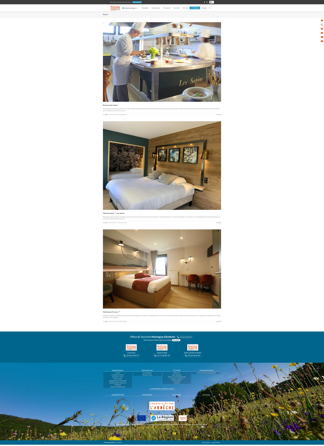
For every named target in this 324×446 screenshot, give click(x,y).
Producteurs (147, 375)
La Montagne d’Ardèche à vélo (162, 389)
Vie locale (185, 8)
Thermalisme (166, 8)
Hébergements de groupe (117, 381)
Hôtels (117, 373)
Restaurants (147, 373)
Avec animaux (176, 375)
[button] (211, 2)
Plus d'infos (176, 340)
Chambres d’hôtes (117, 375)
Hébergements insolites (117, 383)
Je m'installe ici (137, 2)
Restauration (147, 370)
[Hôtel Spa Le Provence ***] (162, 269)
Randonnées (145, 8)
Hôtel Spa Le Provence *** (111, 312)
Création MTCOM (215, 442)
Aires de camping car (117, 387)
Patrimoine (176, 8)
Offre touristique (130, 8)
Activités (176, 370)
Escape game (176, 381)
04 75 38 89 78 (163, 355)
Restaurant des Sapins (110, 105)
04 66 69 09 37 (186, 337)
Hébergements (117, 370)
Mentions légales (206, 442)
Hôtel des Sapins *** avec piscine (114, 213)
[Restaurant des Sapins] (162, 62)
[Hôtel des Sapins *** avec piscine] (162, 165)
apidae (106, 114)
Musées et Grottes (176, 379)
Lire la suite (218, 114)
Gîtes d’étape (117, 379)
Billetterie (196, 8)
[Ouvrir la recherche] (210, 7)
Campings (117, 385)
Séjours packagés (206, 370)
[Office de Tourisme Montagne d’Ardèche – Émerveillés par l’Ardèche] (162, 402)
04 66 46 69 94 (194, 355)
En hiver (177, 383)
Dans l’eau (176, 373)
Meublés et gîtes (117, 377)
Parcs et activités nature (177, 377)
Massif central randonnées (206, 373)
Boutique (204, 8)
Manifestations (156, 8)
